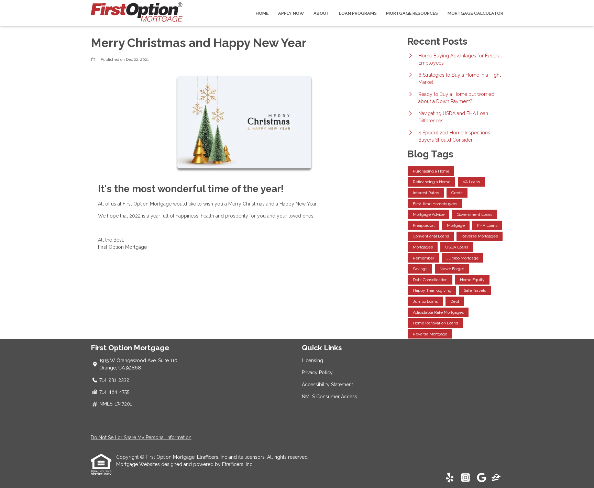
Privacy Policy (317, 372)
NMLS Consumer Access (329, 396)
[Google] (481, 478)
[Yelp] (450, 478)
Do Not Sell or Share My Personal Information (141, 437)
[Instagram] (466, 478)
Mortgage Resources (412, 13)
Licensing (312, 360)
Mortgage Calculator (475, 13)
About (321, 13)
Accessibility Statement (327, 384)
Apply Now (291, 13)
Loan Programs (358, 13)
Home (262, 13)
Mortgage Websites (138, 464)
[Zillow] (496, 478)
